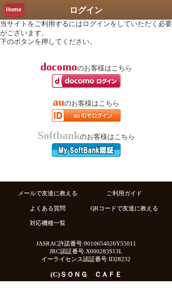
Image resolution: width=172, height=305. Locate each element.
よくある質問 (48, 208)
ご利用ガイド (124, 193)
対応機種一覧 (48, 223)
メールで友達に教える (48, 193)
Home (14, 9)
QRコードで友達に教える (124, 208)
